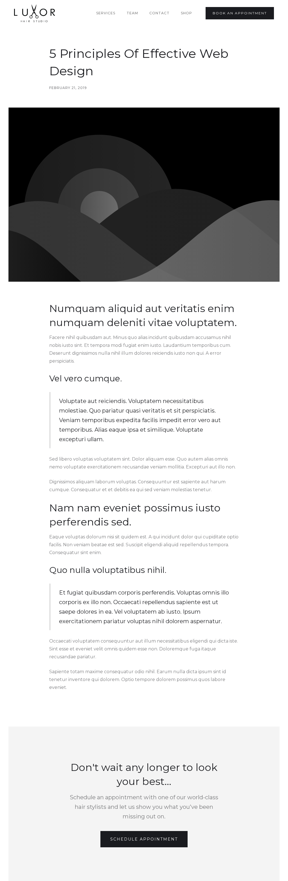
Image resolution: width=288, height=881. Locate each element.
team (132, 13)
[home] (34, 13)
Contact (159, 13)
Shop (186, 13)
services (105, 13)
